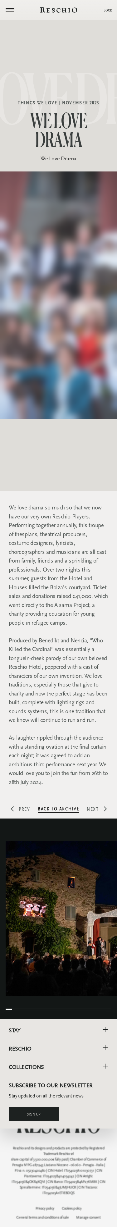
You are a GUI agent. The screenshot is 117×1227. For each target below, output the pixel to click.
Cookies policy (71, 1208)
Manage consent (88, 1217)
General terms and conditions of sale (42, 1217)
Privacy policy (45, 1208)
